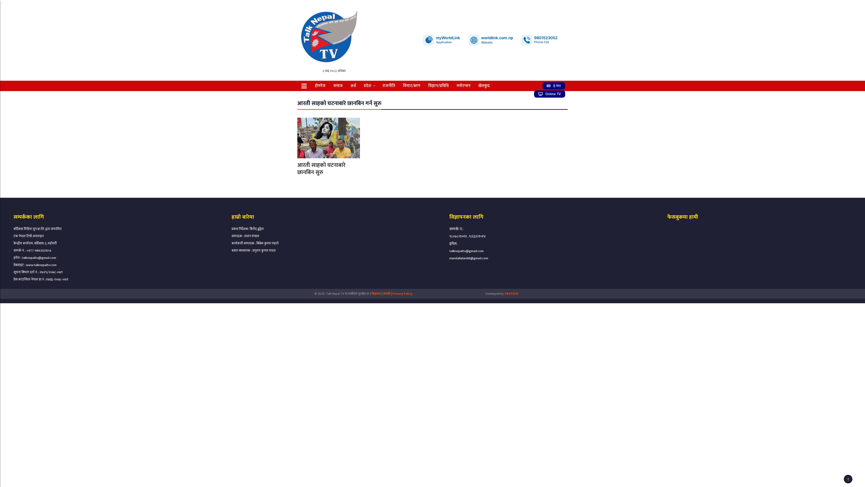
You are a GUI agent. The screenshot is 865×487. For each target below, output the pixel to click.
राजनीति (388, 86)
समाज (338, 86)
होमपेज (320, 86)
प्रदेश (367, 86)
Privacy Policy (402, 293)
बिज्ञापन (376, 293)
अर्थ (353, 86)
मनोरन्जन (463, 86)
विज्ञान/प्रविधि (438, 86)
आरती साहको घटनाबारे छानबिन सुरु (321, 169)
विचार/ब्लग (411, 86)
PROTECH (511, 293)
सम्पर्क (387, 293)
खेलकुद (484, 86)
